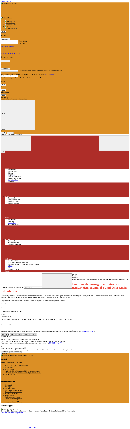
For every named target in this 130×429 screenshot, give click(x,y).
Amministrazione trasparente (13, 399)
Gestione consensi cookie (12, 397)
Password (22, 43)
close (3, 151)
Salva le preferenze (15, 351)
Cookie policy (9, 385)
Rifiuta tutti (16, 334)
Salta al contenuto (6, 1)
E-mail (21, 70)
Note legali (8, 387)
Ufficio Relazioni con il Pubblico (14, 390)
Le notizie (75, 277)
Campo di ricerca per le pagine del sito (12, 287)
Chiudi (3, 85)
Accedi (3, 31)
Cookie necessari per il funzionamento (12, 348)
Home (74, 274)
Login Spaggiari (49, 74)
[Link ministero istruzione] (9, 3)
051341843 (10, 367)
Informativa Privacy (10, 388)
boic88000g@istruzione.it (24, 371)
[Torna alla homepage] (65, 135)
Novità (74, 276)
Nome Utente (23, 41)
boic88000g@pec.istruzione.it (24, 373)
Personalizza (5, 334)
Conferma (10, 133)
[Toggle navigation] (16, 143)
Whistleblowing (9, 395)
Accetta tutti (30, 334)
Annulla (4, 133)
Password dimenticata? (7, 46)
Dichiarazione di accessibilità (13, 392)
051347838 (10, 369)
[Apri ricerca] (114, 143)
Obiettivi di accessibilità (12, 393)
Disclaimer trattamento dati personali (12, 412)
